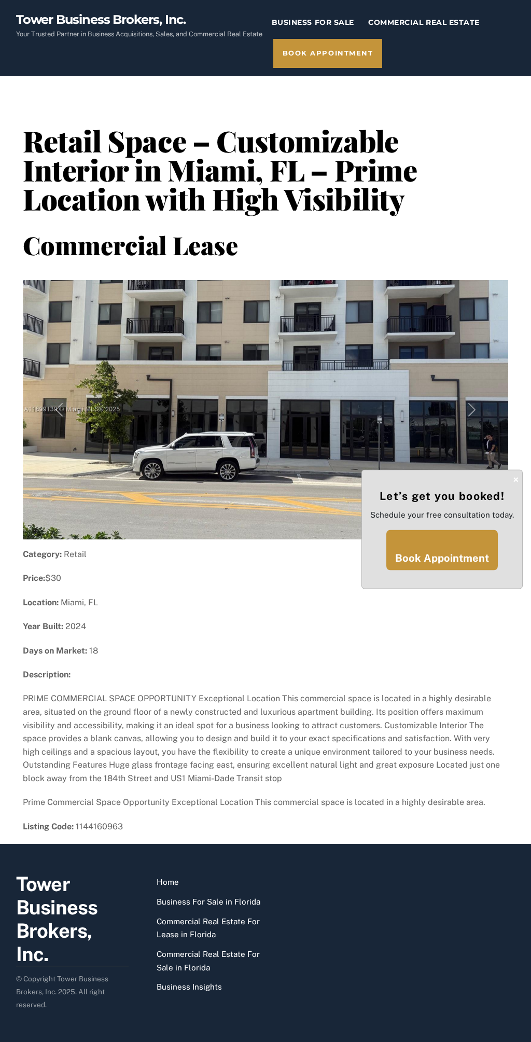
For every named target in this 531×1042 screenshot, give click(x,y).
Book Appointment (328, 53)
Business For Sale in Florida (208, 901)
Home (168, 882)
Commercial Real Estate (424, 22)
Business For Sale (313, 22)
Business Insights (189, 986)
